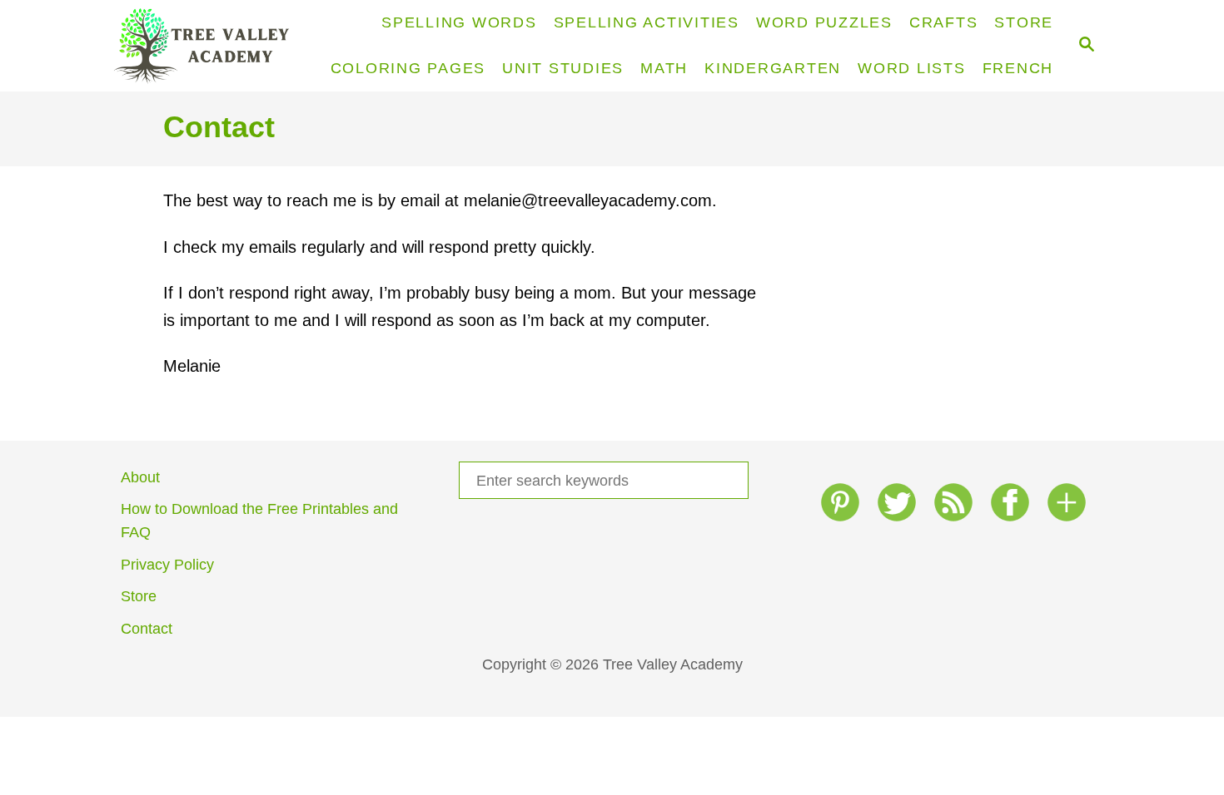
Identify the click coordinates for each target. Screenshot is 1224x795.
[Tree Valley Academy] (208, 45)
